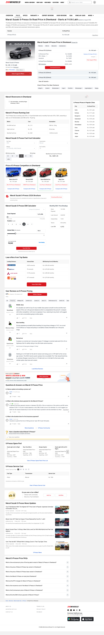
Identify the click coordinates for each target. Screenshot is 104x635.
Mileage (8, 146)
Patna (76, 133)
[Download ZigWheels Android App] (73, 619)
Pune (76, 127)
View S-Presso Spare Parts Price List (37, 460)
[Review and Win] (37, 377)
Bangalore (77, 116)
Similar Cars (80, 15)
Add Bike (61, 495)
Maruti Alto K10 (13, 179)
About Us (8, 606)
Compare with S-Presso (13, 188)
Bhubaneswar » (55, 88)
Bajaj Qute (61, 179)
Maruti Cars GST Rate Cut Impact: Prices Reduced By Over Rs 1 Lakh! (25, 519)
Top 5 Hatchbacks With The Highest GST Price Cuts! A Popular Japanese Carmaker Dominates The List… (29, 507)
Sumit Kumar (10, 343)
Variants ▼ (34, 15)
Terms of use (40, 606)
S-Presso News (37, 552)
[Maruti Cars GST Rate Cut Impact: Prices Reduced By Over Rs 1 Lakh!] (62, 522)
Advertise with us (11, 609)
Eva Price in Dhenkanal (45, 185)
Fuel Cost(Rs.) (42, 146)
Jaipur (76, 136)
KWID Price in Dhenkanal (29, 185)
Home (7, 600)
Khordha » (70, 88)
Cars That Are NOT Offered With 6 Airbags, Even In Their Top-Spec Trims (26, 541)
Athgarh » (40, 88)
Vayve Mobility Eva (45, 179)
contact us (9, 612)
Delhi (76, 110)
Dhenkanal (15, 67)
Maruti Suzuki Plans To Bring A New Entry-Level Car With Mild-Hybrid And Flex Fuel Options (29, 530)
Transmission (42, 141)
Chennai (77, 130)
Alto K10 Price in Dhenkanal (13, 185)
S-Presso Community (44, 428)
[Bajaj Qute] (61, 173)
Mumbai (77, 121)
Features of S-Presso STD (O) (90, 54)
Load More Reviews (37, 369)
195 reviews (12, 70)
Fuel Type (8, 141)
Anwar (10, 419)
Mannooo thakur (10, 328)
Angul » (63, 88)
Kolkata (77, 113)
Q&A (71, 15)
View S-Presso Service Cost (37, 485)
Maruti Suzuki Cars (18, 600)
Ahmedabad (78, 124)
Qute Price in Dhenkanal (61, 185)
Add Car (49, 495)
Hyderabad (78, 119)
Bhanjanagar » (78, 88)
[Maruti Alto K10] (13, 173)
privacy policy (41, 609)
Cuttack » (47, 88)
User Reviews (62, 15)
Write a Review (19, 70)
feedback (39, 612)
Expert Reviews (48, 15)
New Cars (11, 600)
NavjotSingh (10, 310)
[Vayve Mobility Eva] (45, 173)
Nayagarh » (97, 88)
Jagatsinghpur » (88, 88)
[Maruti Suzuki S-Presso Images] (21, 51)
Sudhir (10, 391)
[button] (70, 2)
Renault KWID (29, 179)
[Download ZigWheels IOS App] (87, 619)
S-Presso (24, 600)
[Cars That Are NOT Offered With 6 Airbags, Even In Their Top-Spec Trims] (62, 545)
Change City (74, 42)
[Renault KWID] (29, 173)
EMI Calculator (42, 64)
